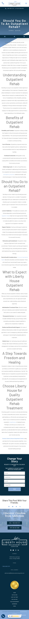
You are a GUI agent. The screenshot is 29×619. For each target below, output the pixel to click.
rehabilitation (12, 422)
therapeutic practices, (9, 174)
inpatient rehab (6, 215)
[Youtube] (13, 550)
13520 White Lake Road (15, 557)
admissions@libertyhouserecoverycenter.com (14, 573)
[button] (5, 36)
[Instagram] (16, 550)
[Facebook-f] (11, 550)
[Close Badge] (21, 615)
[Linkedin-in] (18, 550)
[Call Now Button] (3, 616)
